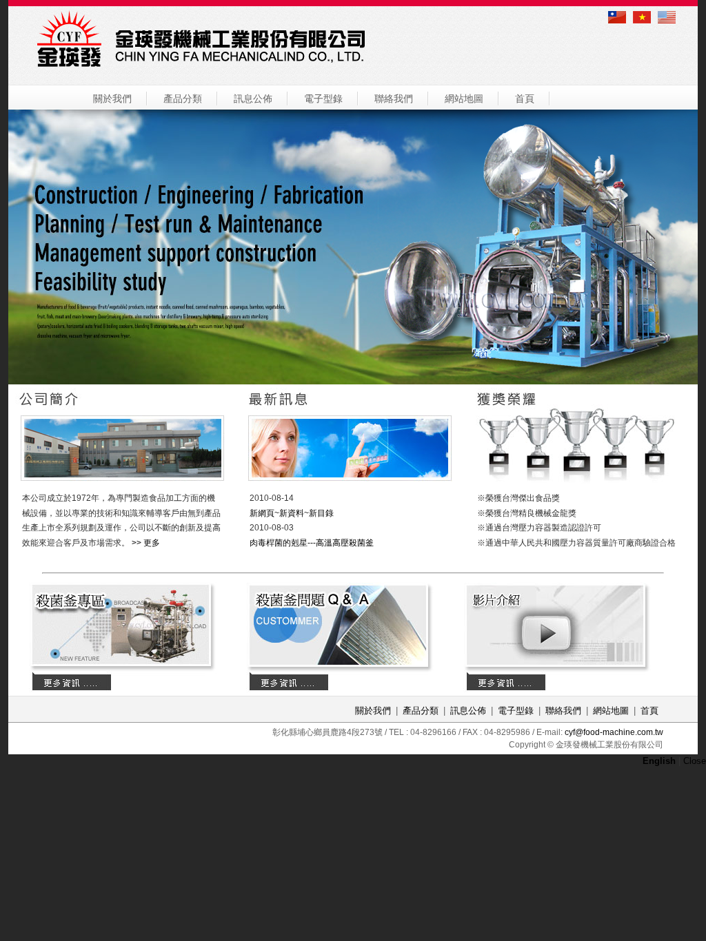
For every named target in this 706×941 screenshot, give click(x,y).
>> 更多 (146, 543)
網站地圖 (464, 98)
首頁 (524, 98)
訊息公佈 (253, 98)
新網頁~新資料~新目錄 (292, 513)
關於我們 (112, 98)
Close (694, 761)
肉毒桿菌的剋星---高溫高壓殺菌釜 (312, 543)
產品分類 (182, 98)
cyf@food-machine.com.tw (614, 732)
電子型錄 (323, 98)
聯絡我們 (393, 98)
